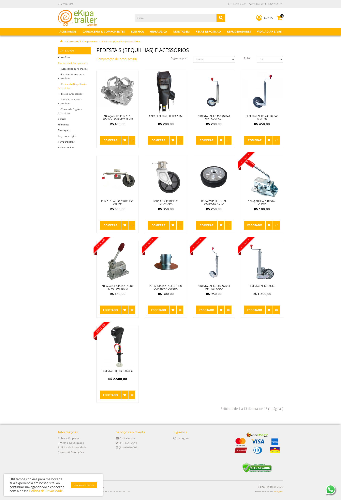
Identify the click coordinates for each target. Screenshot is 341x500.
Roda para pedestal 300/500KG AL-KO (213, 202)
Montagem (64, 130)
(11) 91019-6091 (238, 3)
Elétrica (62, 119)
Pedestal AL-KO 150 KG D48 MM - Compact (214, 117)
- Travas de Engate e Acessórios (70, 111)
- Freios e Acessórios (70, 93)
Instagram (183, 438)
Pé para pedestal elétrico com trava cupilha (165, 287)
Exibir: (247, 58)
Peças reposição (67, 136)
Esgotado (254, 225)
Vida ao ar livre (66, 147)
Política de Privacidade (72, 447)
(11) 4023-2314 (258, 3)
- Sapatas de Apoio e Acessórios (70, 101)
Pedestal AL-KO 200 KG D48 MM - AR (262, 117)
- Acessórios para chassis (73, 68)
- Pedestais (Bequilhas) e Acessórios (72, 86)
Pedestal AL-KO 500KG (262, 286)
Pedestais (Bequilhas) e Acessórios (121, 41)
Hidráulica (63, 124)
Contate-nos (127, 438)
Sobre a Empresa (68, 438)
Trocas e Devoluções (71, 443)
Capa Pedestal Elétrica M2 (165, 116)
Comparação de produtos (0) (116, 59)
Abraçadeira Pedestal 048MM (262, 202)
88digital (278, 491)
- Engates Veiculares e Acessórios (71, 76)
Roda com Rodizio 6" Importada (165, 202)
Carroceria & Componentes (82, 41)
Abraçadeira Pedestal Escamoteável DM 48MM (117, 117)
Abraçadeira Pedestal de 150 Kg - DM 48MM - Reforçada (117, 288)
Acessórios (64, 57)
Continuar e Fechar (83, 485)
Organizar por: (179, 58)
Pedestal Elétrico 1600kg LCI (118, 372)
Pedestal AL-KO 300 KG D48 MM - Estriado (214, 287)
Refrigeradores (66, 141)
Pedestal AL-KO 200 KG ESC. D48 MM (117, 202)
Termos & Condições (71, 452)
